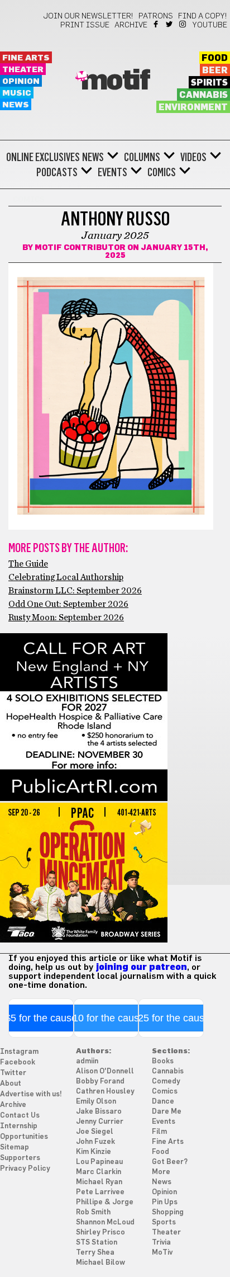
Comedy (166, 1081)
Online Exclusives (43, 157)
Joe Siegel (94, 1131)
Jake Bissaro (99, 1111)
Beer (215, 70)
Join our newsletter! (88, 16)
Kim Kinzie (93, 1152)
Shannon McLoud (105, 1222)
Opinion (21, 81)
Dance (163, 1101)
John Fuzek (95, 1142)
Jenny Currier (99, 1121)
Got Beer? (170, 1162)
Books (163, 1061)
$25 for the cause (171, 1018)
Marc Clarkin (98, 1172)
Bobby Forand (100, 1081)
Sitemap (14, 1147)
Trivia (161, 1242)
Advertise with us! (31, 1094)
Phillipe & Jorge (104, 1202)
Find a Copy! (202, 16)
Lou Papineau (99, 1162)
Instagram (183, 24)
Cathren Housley (105, 1091)
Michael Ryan (99, 1182)
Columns (142, 157)
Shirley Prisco (100, 1232)
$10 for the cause (106, 1018)
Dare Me (166, 1111)
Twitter (170, 24)
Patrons (155, 16)
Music (16, 93)
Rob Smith (93, 1212)
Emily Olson (96, 1101)
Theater (23, 69)
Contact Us (20, 1115)
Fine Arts (26, 58)
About (10, 1083)
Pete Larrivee (100, 1192)
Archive (130, 25)
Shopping (168, 1212)
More (161, 1172)
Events (112, 172)
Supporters (20, 1158)
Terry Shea (95, 1252)
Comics (161, 172)
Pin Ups (165, 1202)
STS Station (96, 1242)
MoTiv (162, 1252)
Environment (193, 107)
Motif (115, 81)
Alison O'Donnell (105, 1071)
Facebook (156, 24)
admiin (87, 1061)
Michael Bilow (100, 1262)
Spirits (209, 82)
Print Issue (84, 25)
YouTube (210, 25)
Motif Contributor (80, 248)
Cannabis (203, 95)
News (15, 105)
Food (215, 58)
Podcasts (57, 172)
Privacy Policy (25, 1168)
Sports (164, 1222)
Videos (193, 157)
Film (159, 1131)
